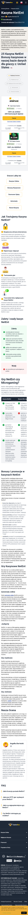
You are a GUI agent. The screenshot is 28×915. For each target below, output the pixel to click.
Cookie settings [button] (7, 913)
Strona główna (5, 8)
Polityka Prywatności (6, 901)
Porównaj (19, 108)
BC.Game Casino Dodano (14, 156)
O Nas (25, 901)
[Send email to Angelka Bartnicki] (17, 16)
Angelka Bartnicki (12, 16)
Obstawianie (15, 87)
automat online (9, 595)
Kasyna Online (14, 181)
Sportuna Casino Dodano (14, 121)
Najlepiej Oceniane (15, 75)
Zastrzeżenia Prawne (6, 905)
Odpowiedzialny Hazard (21, 905)
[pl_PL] (21, 3)
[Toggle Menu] (26, 2)
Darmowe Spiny (14, 194)
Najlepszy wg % (15, 79)
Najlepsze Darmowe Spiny (15, 83)
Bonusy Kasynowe (14, 188)
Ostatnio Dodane (15, 91)
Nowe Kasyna (14, 208)
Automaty (14, 201)
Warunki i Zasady (18, 901)
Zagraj (14, 118)
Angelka (19, 125)
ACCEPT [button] (24, 912)
